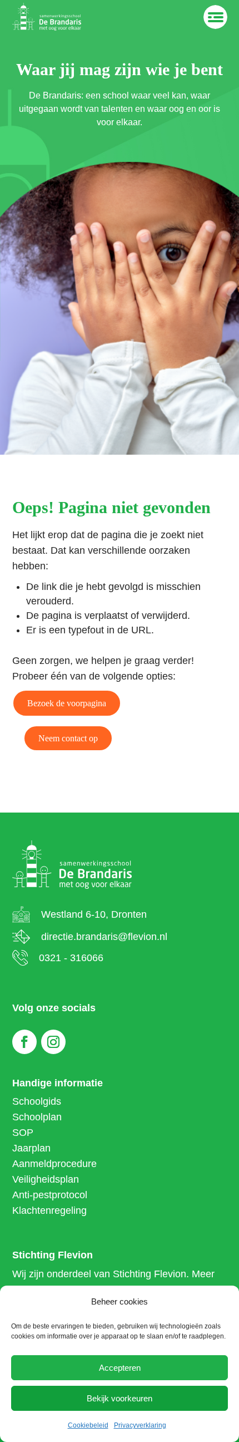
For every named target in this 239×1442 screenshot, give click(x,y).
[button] (66, 703)
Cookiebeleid (88, 1425)
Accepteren (120, 1367)
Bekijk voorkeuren (119, 1398)
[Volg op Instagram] (53, 1042)
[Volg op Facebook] (24, 1042)
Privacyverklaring (140, 1425)
